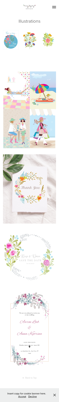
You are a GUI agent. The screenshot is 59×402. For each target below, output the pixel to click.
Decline (32, 396)
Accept (22, 396)
